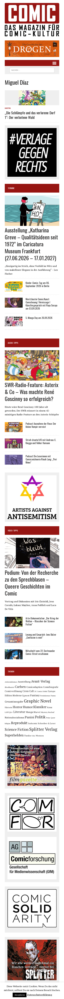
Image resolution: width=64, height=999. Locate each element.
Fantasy (35, 695)
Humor (28, 707)
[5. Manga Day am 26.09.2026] (14, 324)
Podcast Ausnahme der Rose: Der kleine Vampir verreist (41, 425)
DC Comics (38, 691)
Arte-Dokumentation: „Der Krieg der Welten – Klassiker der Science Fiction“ (42, 621)
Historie (8, 707)
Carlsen (20, 686)
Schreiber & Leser (47, 723)
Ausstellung (24, 681)
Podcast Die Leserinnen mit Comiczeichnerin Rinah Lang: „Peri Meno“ (41, 459)
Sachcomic (32, 723)
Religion (7, 723)
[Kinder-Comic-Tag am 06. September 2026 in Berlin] (14, 289)
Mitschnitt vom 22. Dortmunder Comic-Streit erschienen (40, 652)
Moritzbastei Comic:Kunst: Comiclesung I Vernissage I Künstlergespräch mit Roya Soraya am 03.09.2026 (41, 303)
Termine (11, 188)
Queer (53, 718)
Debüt (45, 691)
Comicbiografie (50, 686)
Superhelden (14, 735)
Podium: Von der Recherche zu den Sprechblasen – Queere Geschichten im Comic (31, 582)
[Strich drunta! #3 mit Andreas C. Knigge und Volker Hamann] (14, 446)
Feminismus (45, 695)
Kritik (8, 108)
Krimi (49, 707)
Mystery (44, 712)
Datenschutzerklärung (39, 994)
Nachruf (51, 712)
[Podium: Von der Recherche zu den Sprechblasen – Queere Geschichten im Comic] (32, 566)
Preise (48, 718)
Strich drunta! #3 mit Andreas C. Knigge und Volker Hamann (41, 441)
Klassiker (40, 707)
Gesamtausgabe (14, 701)
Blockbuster (9, 687)
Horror (17, 707)
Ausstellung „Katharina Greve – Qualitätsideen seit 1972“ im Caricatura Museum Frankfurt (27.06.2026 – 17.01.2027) (31, 244)
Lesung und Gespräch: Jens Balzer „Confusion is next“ (41, 636)
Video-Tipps (13, 530)
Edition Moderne (13, 695)
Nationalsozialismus (14, 717)
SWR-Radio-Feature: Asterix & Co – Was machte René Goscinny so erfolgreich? (31, 391)
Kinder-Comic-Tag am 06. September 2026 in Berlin (37, 284)
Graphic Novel (37, 701)
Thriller (28, 735)
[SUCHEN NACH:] (32, 69)
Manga (29, 712)
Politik (40, 717)
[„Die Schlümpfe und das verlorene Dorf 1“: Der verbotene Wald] (32, 103)
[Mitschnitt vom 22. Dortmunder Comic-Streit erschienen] (14, 657)
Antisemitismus (11, 682)
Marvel (37, 712)
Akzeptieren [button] (19, 995)
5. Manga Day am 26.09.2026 (39, 318)
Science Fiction (17, 729)
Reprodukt (19, 722)
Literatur (19, 712)
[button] (32, 48)
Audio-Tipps (13, 342)
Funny (53, 695)
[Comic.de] (32, 19)
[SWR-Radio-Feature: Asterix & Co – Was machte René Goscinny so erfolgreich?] (32, 378)
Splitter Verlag (43, 729)
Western (40, 735)
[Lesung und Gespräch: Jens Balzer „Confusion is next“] (14, 641)
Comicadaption (34, 687)
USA (33, 736)
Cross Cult (28, 691)
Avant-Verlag (40, 681)
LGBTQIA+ (9, 712)
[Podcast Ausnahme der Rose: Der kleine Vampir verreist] (14, 430)
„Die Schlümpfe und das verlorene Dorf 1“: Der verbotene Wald (30, 115)
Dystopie (51, 691)
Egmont (26, 695)
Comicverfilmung (13, 691)
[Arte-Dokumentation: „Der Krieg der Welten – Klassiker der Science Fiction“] (14, 624)
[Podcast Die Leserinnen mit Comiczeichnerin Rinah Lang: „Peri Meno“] (14, 462)
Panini (29, 717)
